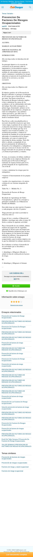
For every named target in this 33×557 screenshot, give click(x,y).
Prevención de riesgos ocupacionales (14, 463)
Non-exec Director (19, 1)
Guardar (17, 286)
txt (15, 279)
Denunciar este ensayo (16, 305)
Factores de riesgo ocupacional (12, 471)
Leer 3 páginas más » (16, 273)
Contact (20, 3)
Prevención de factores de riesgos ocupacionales (13, 458)
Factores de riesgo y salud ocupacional (15, 467)
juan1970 (4, 26)
